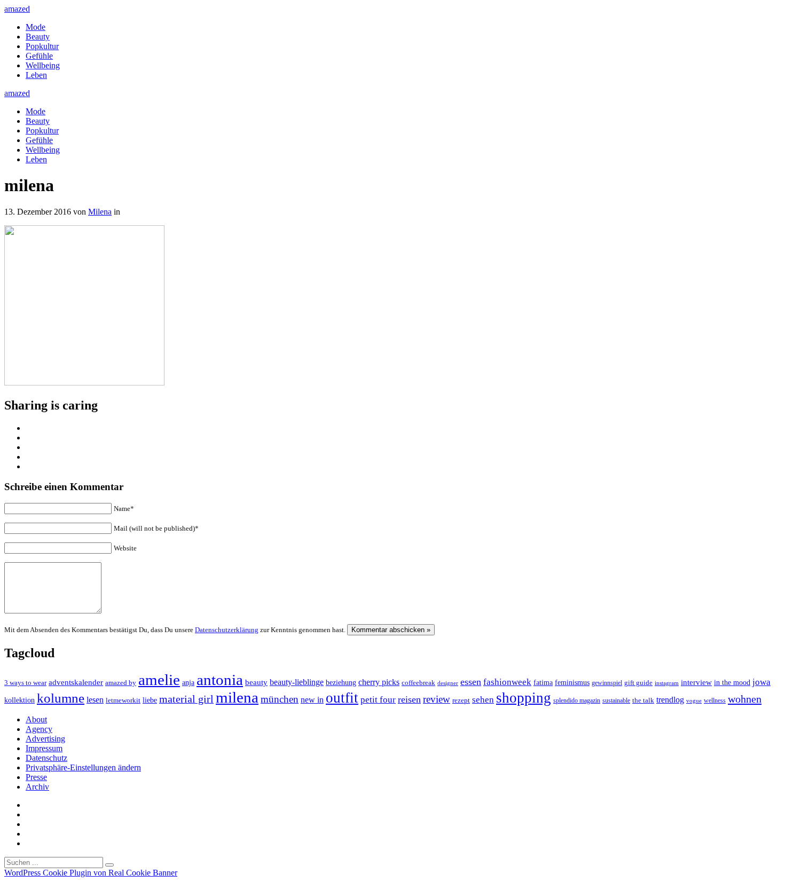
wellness (715, 700)
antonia (220, 679)
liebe (150, 700)
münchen (280, 699)
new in (312, 699)
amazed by (120, 683)
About (36, 719)
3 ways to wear (25, 683)
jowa (761, 682)
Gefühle (39, 55)
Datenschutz (46, 757)
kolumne (60, 698)
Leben (36, 75)
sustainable (616, 700)
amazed (17, 8)
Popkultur (42, 46)
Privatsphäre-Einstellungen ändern (83, 767)
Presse (36, 777)
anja (188, 682)
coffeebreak (418, 683)
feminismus (572, 682)
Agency (39, 729)
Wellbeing (43, 65)
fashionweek (507, 682)
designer (447, 683)
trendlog (670, 699)
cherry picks (378, 682)
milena (237, 697)
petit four (378, 700)
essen (470, 681)
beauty (256, 682)
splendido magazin (576, 700)
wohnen (745, 699)
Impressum (44, 748)
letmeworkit (123, 700)
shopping (523, 698)
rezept (461, 700)
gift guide (638, 683)
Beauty (38, 36)
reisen (409, 699)
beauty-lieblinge (297, 682)
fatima (543, 683)
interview (696, 682)
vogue (694, 700)
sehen (483, 700)
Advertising (45, 738)
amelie (159, 679)
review (436, 699)
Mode (35, 27)
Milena (100, 211)
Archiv (37, 786)
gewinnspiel (607, 683)
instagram (667, 683)
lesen (95, 699)
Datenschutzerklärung (226, 630)
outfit (342, 698)
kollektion (19, 700)
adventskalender (76, 682)
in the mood (732, 683)
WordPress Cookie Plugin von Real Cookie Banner (90, 872)
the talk (643, 700)
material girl (186, 699)
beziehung (341, 682)
